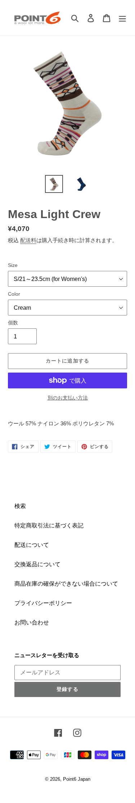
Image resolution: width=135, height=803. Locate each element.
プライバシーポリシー (43, 603)
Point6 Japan (76, 779)
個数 (13, 323)
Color (14, 294)
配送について (31, 545)
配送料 (28, 240)
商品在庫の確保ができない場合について (66, 584)
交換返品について (37, 564)
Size (13, 265)
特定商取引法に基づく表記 (49, 525)
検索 (20, 506)
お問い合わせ (31, 622)
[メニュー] (122, 18)
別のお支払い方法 (68, 398)
